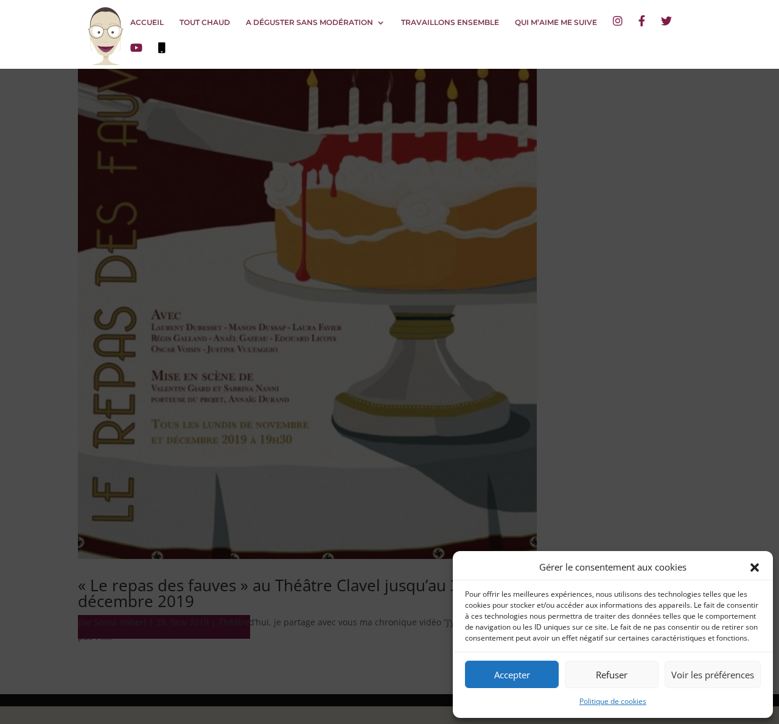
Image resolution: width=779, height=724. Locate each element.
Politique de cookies (612, 701)
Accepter (512, 675)
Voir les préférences (712, 675)
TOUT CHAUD (205, 22)
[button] (755, 567)
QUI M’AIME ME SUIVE (556, 22)
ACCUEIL (147, 22)
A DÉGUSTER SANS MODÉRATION (309, 22)
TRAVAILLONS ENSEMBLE (450, 22)
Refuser (611, 675)
